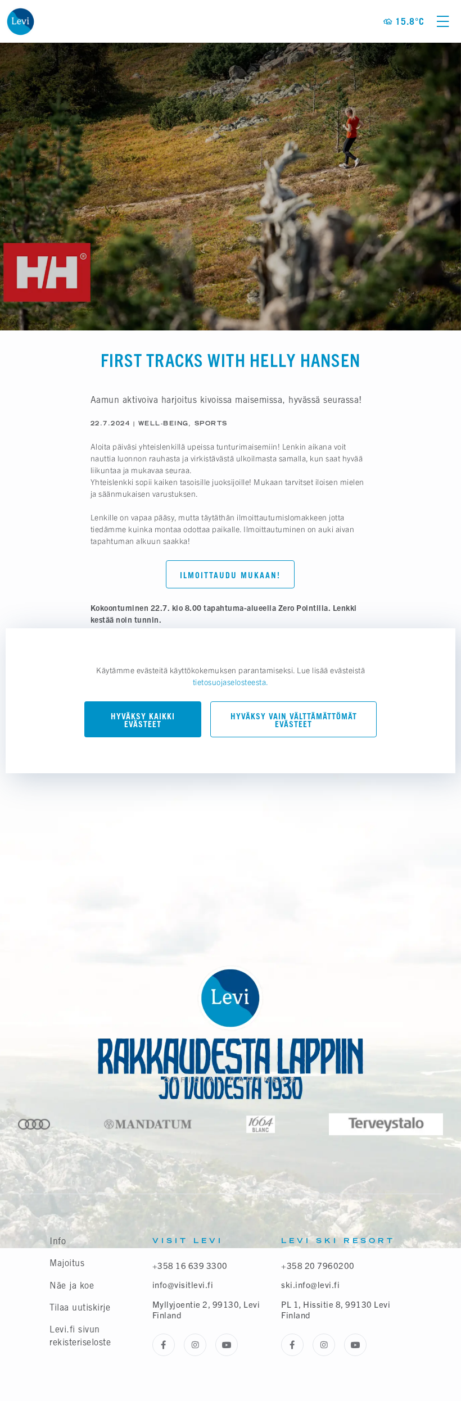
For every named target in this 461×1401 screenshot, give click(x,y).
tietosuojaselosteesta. (231, 682)
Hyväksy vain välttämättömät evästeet (294, 720)
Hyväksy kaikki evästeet (143, 720)
